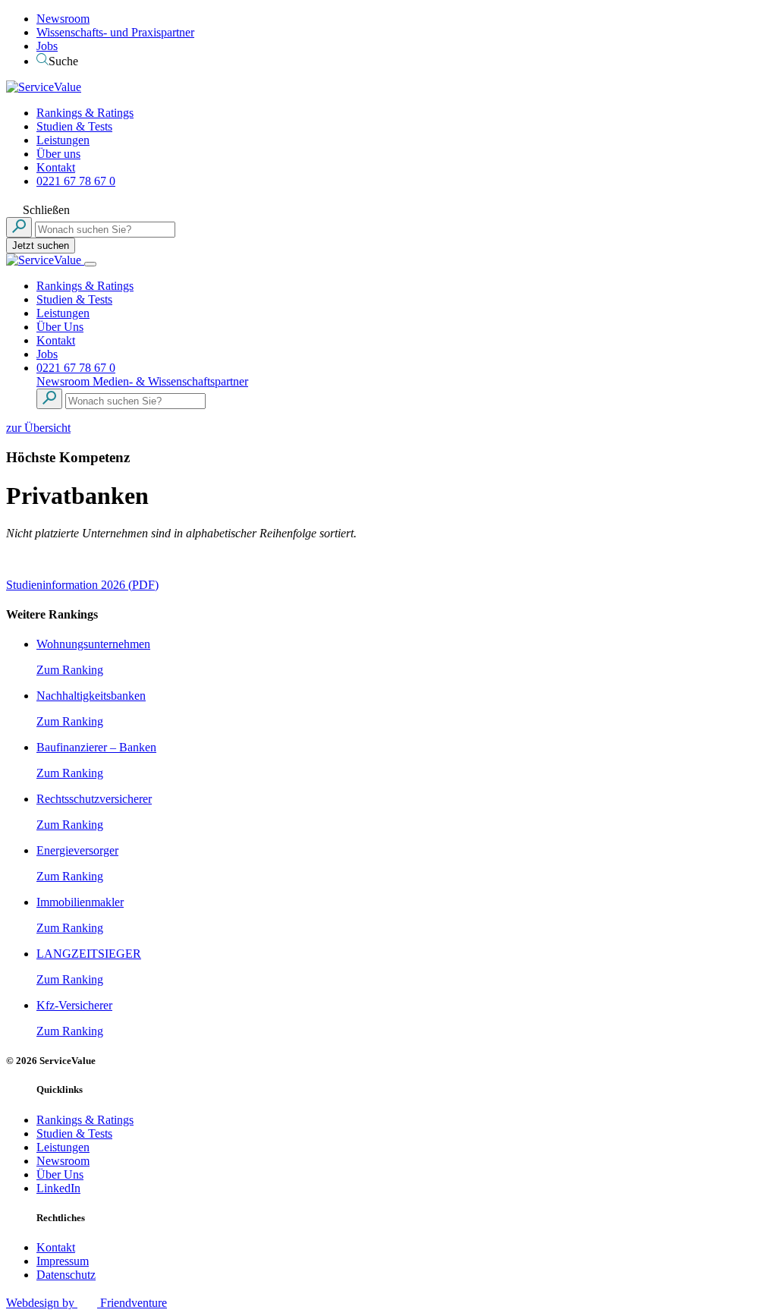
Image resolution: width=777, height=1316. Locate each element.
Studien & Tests (74, 126)
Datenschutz (66, 1274)
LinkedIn (58, 1188)
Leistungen (63, 140)
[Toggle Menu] (90, 264)
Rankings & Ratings (85, 112)
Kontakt (55, 167)
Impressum (62, 1261)
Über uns (58, 153)
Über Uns (59, 326)
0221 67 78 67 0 (75, 181)
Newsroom (63, 18)
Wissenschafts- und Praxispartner (115, 32)
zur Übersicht (38, 427)
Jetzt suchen (40, 245)
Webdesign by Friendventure (86, 1302)
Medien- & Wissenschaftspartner (170, 381)
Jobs (47, 45)
